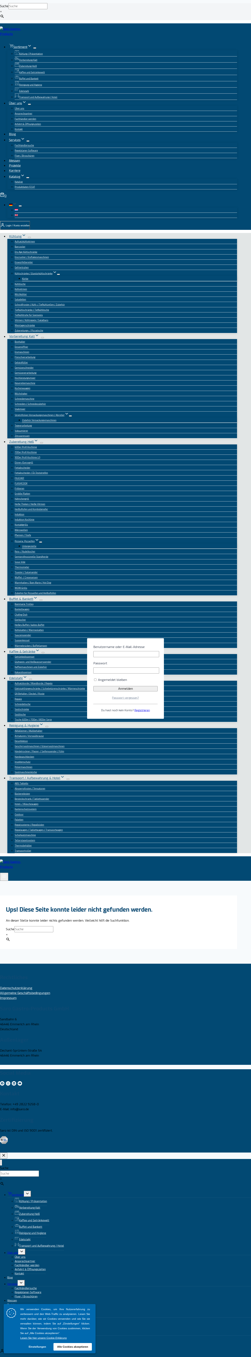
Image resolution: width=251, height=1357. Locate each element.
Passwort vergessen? (125, 698)
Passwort (100, 663)
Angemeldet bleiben (112, 680)
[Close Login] (3, 1156)
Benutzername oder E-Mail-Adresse (119, 647)
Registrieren (142, 710)
